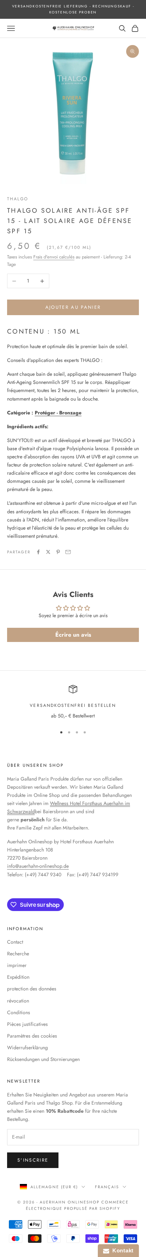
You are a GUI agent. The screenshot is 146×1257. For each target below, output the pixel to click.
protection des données (31, 988)
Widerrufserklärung (27, 1047)
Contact (15, 941)
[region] (73, 702)
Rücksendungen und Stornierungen (43, 1059)
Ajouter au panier (73, 307)
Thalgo (17, 199)
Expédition (18, 977)
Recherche (18, 953)
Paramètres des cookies (32, 1035)
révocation (18, 1000)
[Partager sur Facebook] (38, 552)
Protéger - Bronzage (58, 412)
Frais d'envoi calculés (53, 256)
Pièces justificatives (27, 1024)
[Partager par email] (68, 552)
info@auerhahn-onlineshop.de (38, 866)
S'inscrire (32, 1160)
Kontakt (121, 1250)
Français (107, 1187)
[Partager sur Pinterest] (58, 552)
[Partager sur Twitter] (48, 552)
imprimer (17, 965)
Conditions (18, 1012)
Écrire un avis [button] (73, 635)
